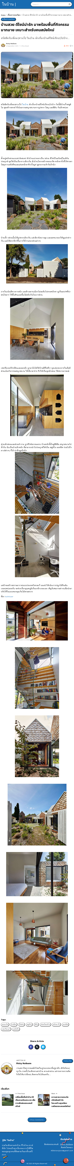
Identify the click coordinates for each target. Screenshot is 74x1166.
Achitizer (9, 596)
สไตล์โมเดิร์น (45, 1024)
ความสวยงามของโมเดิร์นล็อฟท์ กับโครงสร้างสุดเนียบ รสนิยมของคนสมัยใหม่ (60, 1102)
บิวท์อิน (13, 1024)
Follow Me (67, 1061)
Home (3, 15)
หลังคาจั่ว (56, 1024)
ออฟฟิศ (65, 1024)
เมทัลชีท (16, 1029)
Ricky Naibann (11, 43)
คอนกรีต (5, 1024)
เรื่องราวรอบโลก (14, 15)
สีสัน (36, 1024)
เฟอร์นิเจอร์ (6, 1029)
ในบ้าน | (9, 4)
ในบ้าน (25, 104)
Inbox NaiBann (66, 1144)
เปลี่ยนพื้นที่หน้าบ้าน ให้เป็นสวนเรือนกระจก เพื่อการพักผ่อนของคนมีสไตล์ (25, 1102)
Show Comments (37, 1120)
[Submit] (70, 4)
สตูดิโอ (29, 1024)
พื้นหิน (21, 1024)
